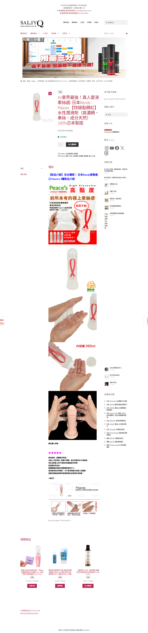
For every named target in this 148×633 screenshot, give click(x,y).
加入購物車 (72, 144)
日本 (70, 156)
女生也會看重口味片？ (116, 367)
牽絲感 (86, 156)
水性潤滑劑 (69, 154)
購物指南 (66, 22)
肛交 (93, 156)
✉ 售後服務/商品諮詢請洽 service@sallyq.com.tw (74, 11)
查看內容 (32, 586)
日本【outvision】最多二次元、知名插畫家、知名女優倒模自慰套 (117, 415)
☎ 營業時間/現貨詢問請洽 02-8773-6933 (74, 13)
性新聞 (89, 22)
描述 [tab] (22, 168)
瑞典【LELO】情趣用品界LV (115, 438)
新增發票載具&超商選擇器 (117, 213)
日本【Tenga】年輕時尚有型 (116, 429)
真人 (90, 156)
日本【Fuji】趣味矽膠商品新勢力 (117, 404)
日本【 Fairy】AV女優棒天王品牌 (117, 401)
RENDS (33, 81)
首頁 (24, 81)
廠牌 (28, 81)
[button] (50, 93)
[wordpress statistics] (116, 130)
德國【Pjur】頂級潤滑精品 (115, 442)
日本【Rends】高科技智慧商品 (116, 421)
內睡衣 (96, 22)
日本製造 (75, 156)
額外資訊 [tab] (23, 174)
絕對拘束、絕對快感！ (116, 198)
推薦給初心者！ (114, 184)
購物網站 (74, 22)
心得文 (82, 22)
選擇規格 (60, 586)
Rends (63, 156)
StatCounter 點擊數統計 (112, 132)
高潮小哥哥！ (113, 382)
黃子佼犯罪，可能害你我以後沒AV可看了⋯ (115, 177)
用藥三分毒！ (33, 40)
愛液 (67, 156)
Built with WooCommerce (29, 613)
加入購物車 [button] (88, 586)
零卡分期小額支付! (115, 375)
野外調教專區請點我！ (116, 206)
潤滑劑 (76, 154)
